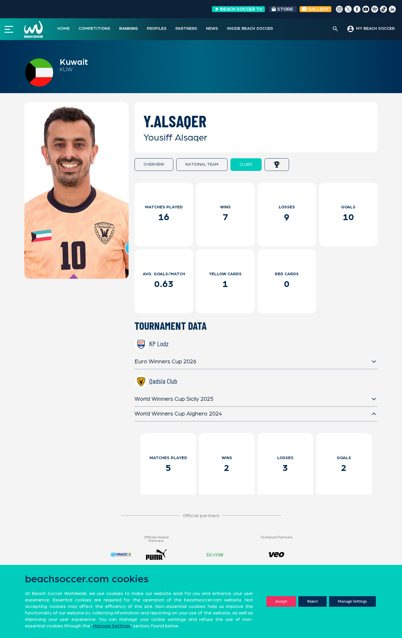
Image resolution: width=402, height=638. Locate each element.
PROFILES (157, 29)
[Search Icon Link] (335, 29)
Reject (312, 601)
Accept (281, 601)
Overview (154, 164)
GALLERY (318, 9)
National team (201, 164)
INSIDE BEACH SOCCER (250, 29)
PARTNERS (186, 29)
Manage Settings (352, 601)
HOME (63, 29)
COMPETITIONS (94, 29)
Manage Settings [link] (111, 626)
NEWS (212, 29)
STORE (285, 9)
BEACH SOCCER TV (241, 9)
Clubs (246, 164)
